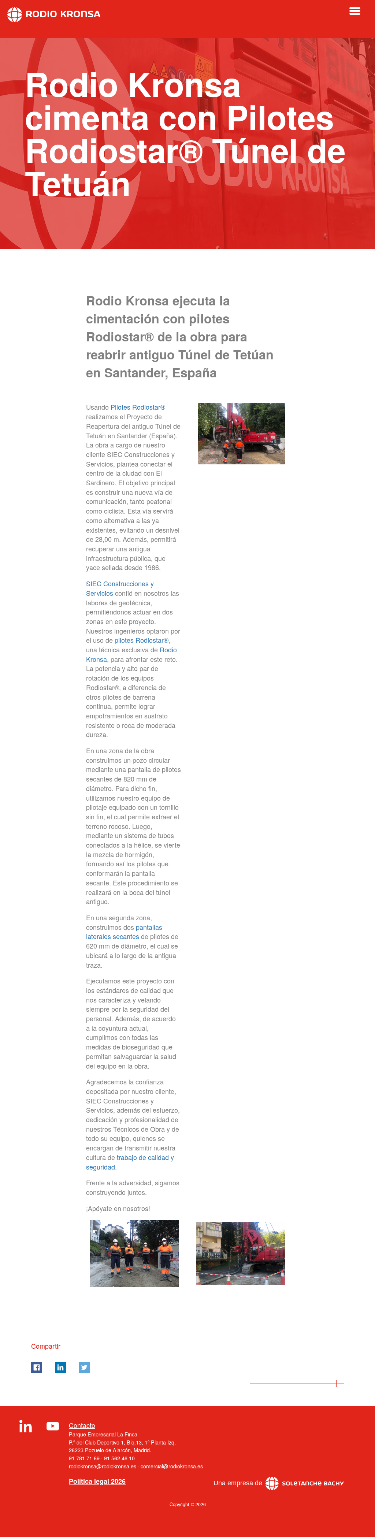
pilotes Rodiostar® (141, 640)
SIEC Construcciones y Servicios (120, 588)
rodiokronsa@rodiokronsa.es (102, 1466)
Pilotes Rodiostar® (138, 407)
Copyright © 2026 (188, 1504)
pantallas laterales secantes (124, 931)
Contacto (82, 1425)
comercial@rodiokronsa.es (172, 1466)
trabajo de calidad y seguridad (130, 1161)
